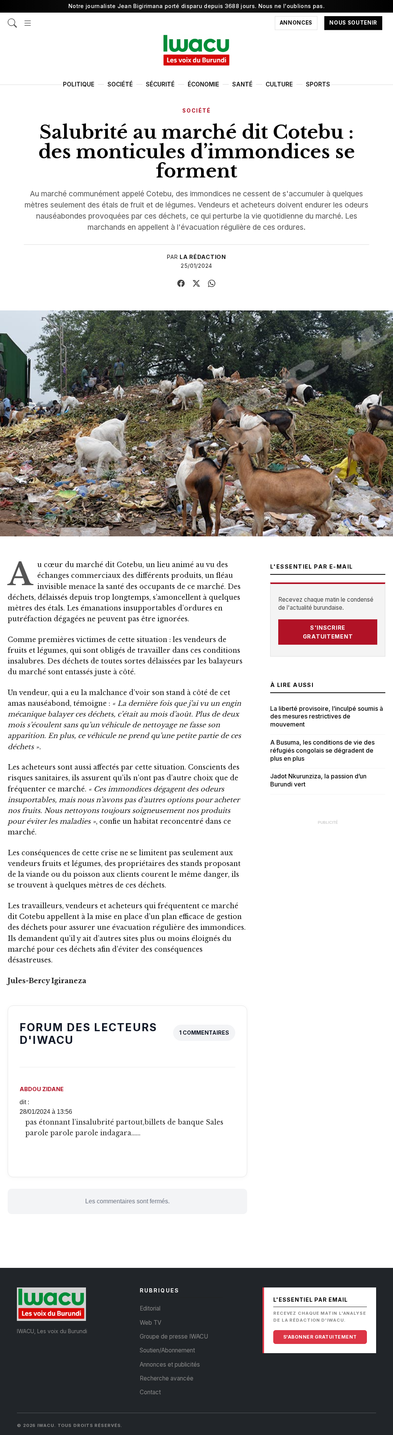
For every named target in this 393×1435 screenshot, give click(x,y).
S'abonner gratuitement (320, 1337)
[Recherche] (12, 19)
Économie (203, 84)
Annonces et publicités (170, 1364)
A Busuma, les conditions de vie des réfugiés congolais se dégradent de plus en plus (322, 750)
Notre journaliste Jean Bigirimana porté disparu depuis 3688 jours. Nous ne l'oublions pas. (196, 6)
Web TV (150, 1322)
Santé (242, 84)
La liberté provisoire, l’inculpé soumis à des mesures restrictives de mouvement (326, 716)
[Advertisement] (327, 877)
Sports (318, 84)
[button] (27, 19)
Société (120, 84)
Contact (150, 1392)
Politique (78, 84)
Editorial (150, 1308)
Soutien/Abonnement (167, 1350)
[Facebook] (181, 283)
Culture (279, 84)
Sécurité (160, 84)
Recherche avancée (166, 1378)
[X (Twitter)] (196, 283)
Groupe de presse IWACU (174, 1336)
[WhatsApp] (212, 283)
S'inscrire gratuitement (328, 632)
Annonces (296, 23)
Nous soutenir (353, 23)
